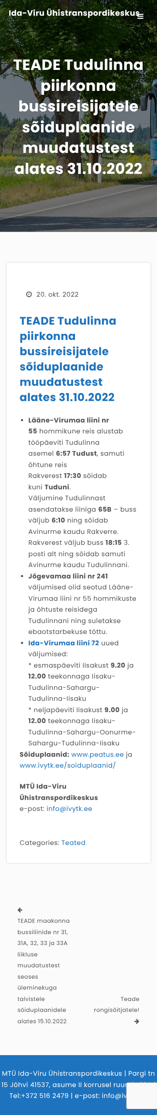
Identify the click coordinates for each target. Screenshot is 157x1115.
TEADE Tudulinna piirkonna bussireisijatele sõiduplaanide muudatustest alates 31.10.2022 (68, 359)
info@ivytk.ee (69, 809)
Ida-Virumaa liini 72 (63, 643)
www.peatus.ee (97, 754)
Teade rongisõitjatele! (117, 1005)
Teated (73, 843)
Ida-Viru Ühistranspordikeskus (74, 13)
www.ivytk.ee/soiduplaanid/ (68, 765)
